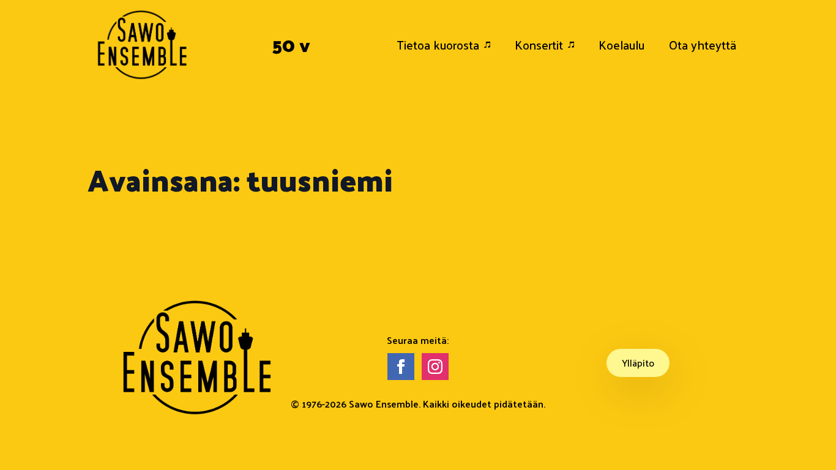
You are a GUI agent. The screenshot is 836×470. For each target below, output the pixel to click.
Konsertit (539, 45)
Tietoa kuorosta (438, 45)
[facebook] (400, 366)
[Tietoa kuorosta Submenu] (490, 44)
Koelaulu (621, 45)
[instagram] (435, 366)
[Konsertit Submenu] (574, 44)
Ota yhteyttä (702, 45)
